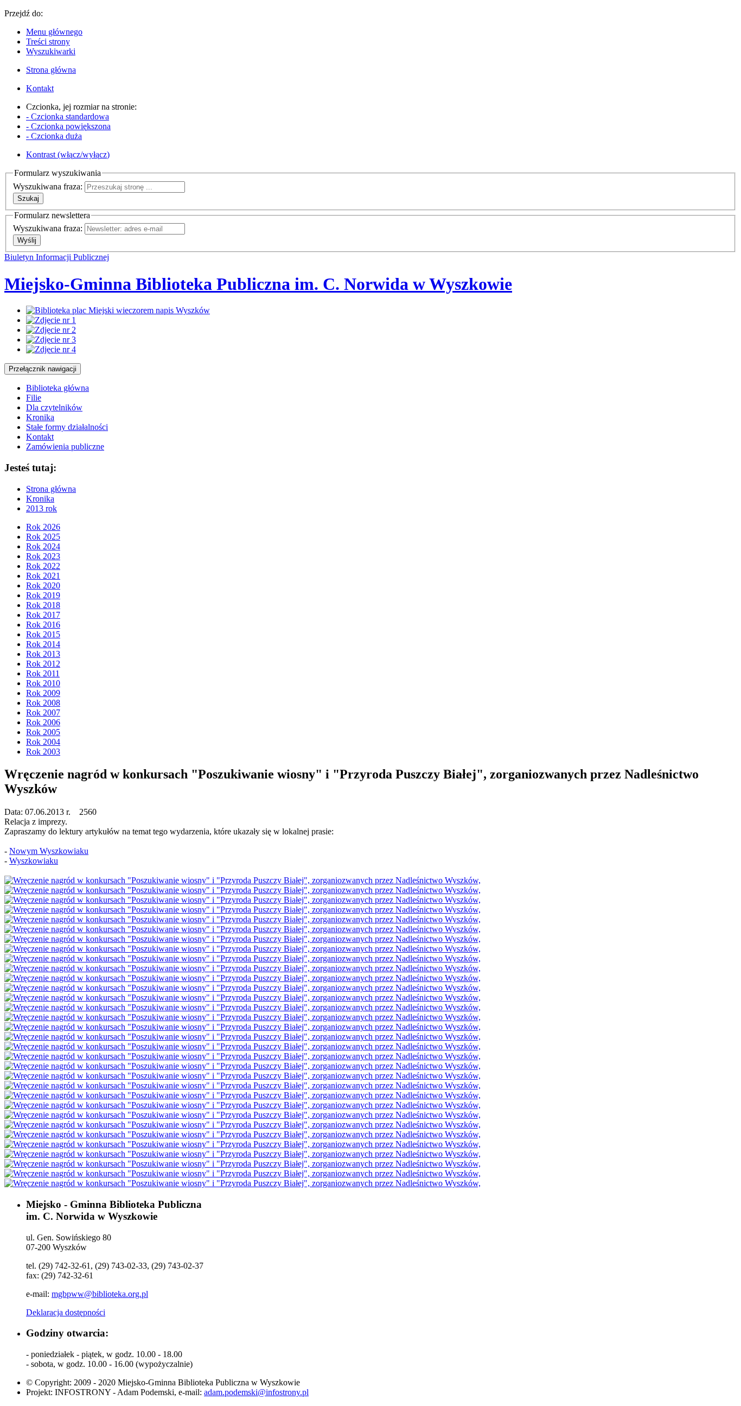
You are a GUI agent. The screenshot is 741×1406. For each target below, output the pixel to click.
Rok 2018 (43, 605)
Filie (33, 397)
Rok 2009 (43, 693)
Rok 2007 (43, 712)
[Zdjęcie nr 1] (51, 320)
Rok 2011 (43, 673)
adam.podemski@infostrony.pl (256, 1392)
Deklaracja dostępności (65, 1312)
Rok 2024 (43, 546)
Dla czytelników (54, 407)
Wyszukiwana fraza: (47, 186)
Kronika (40, 417)
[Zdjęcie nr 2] (51, 329)
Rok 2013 (43, 653)
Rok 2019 (43, 595)
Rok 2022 (43, 566)
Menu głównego (54, 31)
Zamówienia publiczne (65, 446)
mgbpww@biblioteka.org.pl (100, 1294)
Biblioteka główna (57, 387)
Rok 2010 (43, 683)
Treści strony (48, 41)
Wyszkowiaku (33, 860)
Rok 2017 (43, 614)
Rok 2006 (43, 722)
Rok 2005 (43, 732)
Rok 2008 (43, 702)
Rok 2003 (43, 751)
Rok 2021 (43, 575)
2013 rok (41, 508)
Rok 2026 (43, 526)
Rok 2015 (43, 634)
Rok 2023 (43, 556)
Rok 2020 (43, 585)
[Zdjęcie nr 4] (51, 349)
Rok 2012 (43, 663)
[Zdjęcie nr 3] (51, 339)
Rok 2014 (43, 644)
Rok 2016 (43, 624)
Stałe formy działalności (67, 427)
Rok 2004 (43, 741)
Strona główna (51, 488)
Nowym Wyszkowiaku (48, 851)
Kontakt (40, 436)
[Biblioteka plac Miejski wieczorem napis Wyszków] (118, 310)
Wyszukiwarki (50, 51)
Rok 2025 (43, 536)
